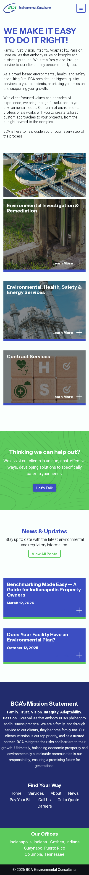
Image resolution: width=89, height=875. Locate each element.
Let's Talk (44, 487)
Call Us (44, 799)
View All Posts (44, 553)
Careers (44, 806)
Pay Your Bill (20, 799)
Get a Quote (68, 799)
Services (36, 793)
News (73, 793)
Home (15, 793)
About (56, 793)
